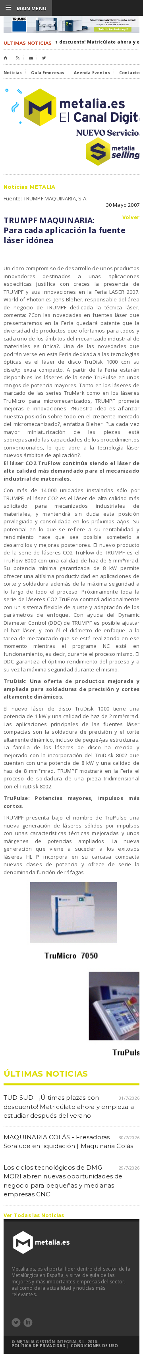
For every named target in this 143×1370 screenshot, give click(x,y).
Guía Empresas (47, 72)
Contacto (129, 72)
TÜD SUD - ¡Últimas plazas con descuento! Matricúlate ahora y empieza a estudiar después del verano (69, 1106)
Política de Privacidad (39, 1346)
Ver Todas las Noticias (34, 1215)
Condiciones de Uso (94, 1346)
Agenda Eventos (92, 72)
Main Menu (26, 8)
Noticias (13, 72)
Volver (130, 217)
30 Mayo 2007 (122, 204)
